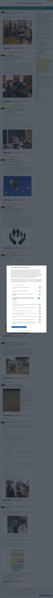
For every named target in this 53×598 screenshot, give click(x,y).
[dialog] (26, 299)
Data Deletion (20, 330)
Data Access (26, 330)
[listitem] (26, 285)
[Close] (44, 268)
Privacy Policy (32, 330)
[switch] (39, 287)
